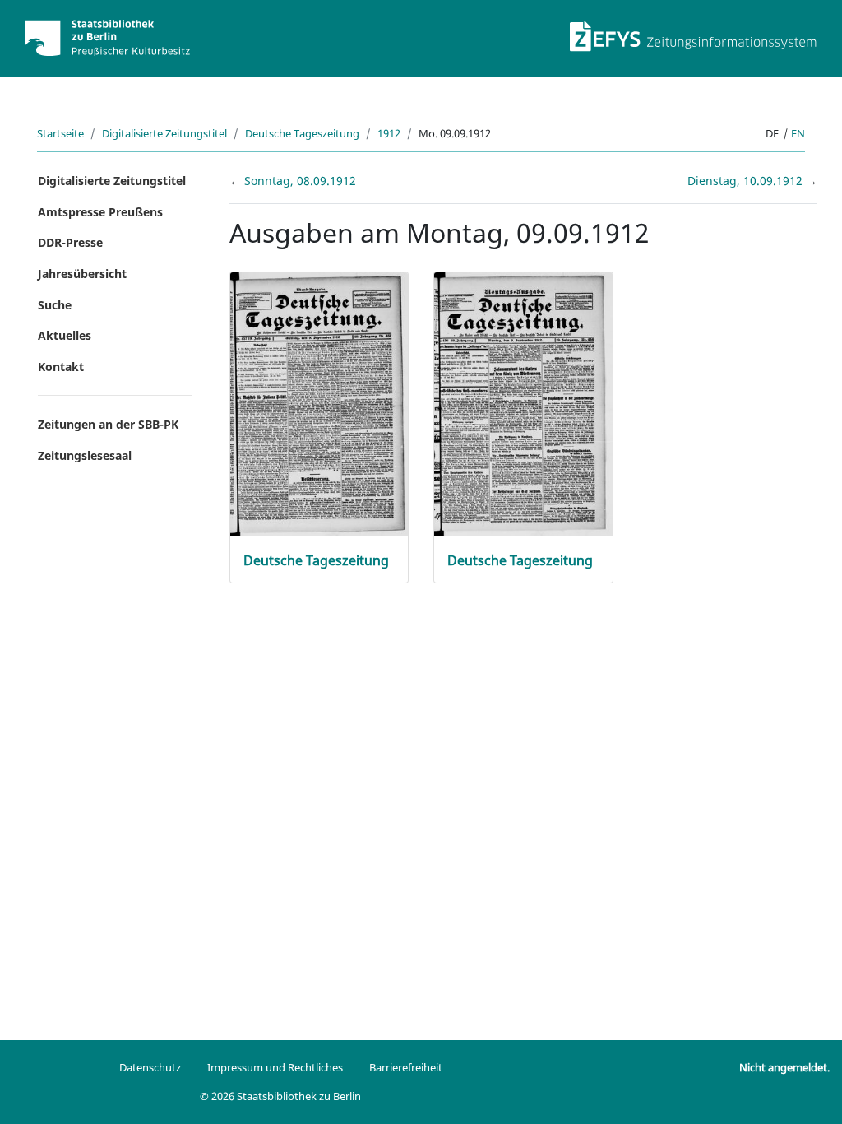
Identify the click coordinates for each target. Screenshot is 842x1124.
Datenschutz (150, 1067)
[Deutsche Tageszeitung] (319, 403)
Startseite (60, 133)
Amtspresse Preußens (100, 212)
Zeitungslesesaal (85, 455)
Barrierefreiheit (405, 1067)
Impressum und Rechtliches (275, 1067)
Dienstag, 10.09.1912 (746, 180)
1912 (388, 133)
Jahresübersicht (82, 273)
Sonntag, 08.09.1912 (300, 180)
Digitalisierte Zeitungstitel (164, 133)
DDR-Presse (70, 242)
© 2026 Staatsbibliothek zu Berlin (280, 1096)
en (798, 133)
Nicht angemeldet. (784, 1067)
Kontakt (61, 366)
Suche (55, 305)
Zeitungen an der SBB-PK (108, 424)
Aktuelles (64, 335)
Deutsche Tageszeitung (302, 133)
